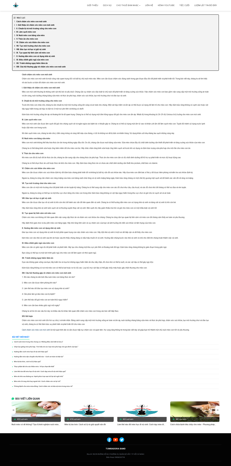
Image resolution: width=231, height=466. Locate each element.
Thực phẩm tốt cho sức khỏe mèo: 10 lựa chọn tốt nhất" (34, 366)
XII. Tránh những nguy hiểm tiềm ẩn (32, 63)
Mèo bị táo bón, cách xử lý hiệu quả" (27, 361)
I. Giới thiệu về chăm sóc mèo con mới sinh (35, 25)
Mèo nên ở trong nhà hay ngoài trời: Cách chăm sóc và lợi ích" (37, 381)
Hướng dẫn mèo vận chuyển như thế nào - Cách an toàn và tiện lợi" (39, 357)
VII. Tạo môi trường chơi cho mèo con (33, 46)
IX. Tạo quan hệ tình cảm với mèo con (33, 53)
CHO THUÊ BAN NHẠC (127, 5)
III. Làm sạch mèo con (26, 32)
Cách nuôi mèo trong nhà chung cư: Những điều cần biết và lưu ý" (38, 342)
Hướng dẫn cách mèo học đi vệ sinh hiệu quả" (31, 352)
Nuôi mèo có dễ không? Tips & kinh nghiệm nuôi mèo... (36, 424)
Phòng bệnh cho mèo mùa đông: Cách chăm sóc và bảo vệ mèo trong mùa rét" (43, 386)
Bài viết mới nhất (20, 337)
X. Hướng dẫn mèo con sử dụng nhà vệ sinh (35, 56)
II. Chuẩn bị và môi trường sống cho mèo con (36, 28)
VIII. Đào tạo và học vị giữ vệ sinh (31, 49)
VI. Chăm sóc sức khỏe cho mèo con (32, 42)
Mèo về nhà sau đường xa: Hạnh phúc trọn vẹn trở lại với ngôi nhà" (38, 376)
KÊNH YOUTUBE (166, 5)
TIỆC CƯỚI (184, 5)
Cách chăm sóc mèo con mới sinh (31, 21)
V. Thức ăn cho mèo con (27, 39)
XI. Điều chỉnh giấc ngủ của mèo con (32, 60)
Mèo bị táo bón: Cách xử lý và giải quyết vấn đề (85, 424)
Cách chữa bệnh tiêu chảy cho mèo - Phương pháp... (193, 424)
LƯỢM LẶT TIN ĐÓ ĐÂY (205, 5)
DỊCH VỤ (107, 5)
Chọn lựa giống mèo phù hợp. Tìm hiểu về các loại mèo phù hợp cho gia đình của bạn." (46, 347)
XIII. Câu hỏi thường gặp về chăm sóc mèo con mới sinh (41, 67)
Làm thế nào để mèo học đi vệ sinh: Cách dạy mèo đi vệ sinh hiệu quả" (40, 371)
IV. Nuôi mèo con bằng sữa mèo (30, 35)
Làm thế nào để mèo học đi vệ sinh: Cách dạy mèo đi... (141, 424)
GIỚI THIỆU (92, 5)
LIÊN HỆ (149, 5)
